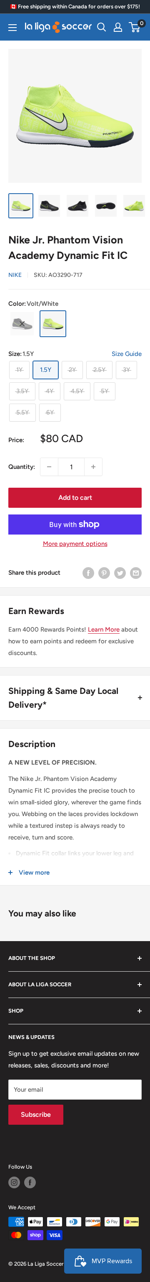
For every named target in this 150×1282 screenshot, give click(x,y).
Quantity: (21, 467)
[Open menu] (12, 27)
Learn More (104, 629)
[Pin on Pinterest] (104, 572)
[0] (135, 27)
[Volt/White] (53, 323)
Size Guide (127, 354)
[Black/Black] (22, 323)
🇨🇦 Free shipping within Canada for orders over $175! (75, 6)
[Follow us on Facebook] (30, 1182)
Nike (15, 275)
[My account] (118, 27)
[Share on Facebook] (88, 572)
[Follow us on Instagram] (14, 1182)
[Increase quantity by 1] (93, 467)
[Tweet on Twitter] (120, 572)
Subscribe (36, 1114)
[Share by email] (136, 572)
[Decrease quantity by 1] (49, 467)
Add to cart (75, 498)
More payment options (75, 544)
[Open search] (101, 27)
